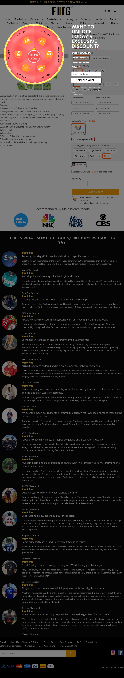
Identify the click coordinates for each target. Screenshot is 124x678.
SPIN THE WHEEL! (86, 80)
